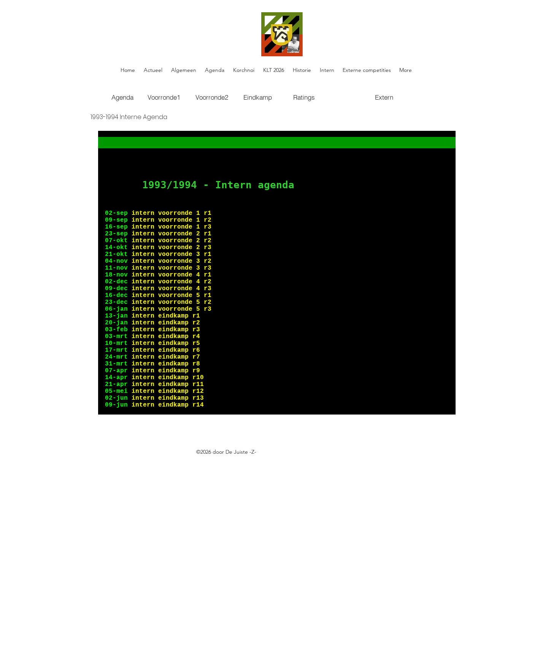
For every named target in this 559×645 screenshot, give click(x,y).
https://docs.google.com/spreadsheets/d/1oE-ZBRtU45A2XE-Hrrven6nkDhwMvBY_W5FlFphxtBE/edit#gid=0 (245, 460)
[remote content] (277, 273)
